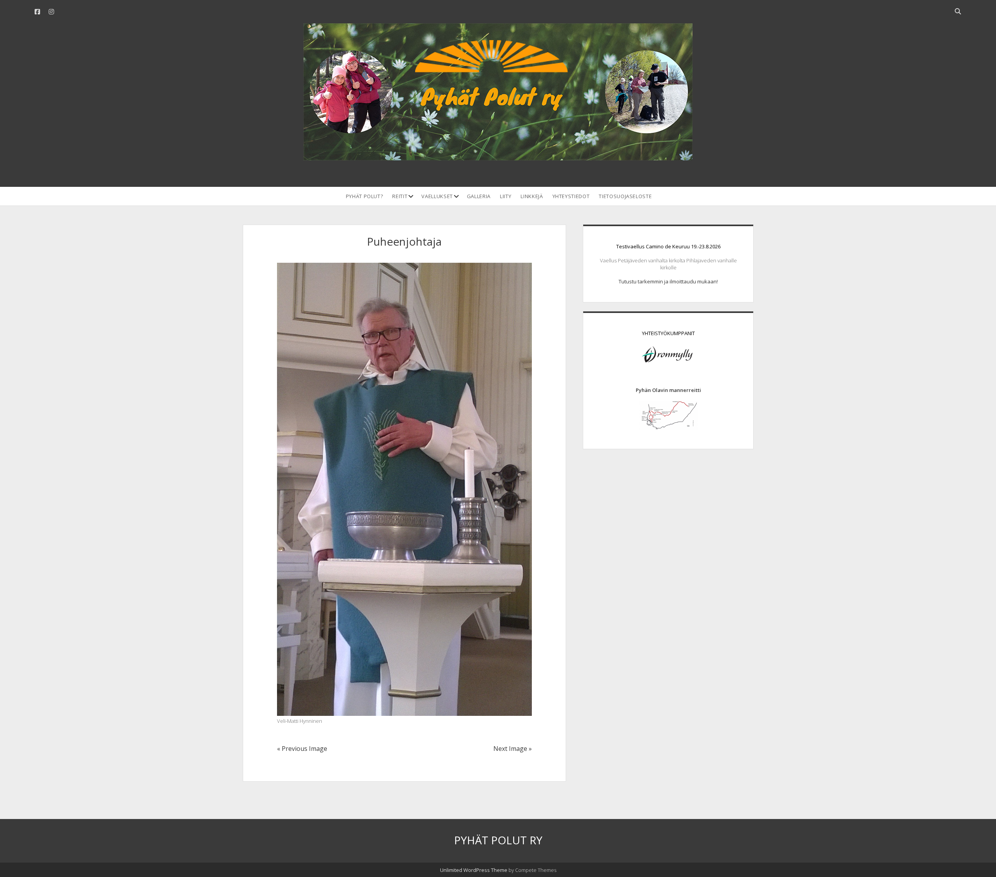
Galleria (479, 196)
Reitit (399, 196)
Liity (505, 196)
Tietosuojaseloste (625, 196)
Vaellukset (437, 196)
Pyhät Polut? (364, 196)
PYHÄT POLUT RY (498, 840)
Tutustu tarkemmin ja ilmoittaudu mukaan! (668, 281)
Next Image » (512, 748)
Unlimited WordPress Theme (473, 869)
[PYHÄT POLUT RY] (498, 156)
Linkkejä (532, 196)
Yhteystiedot (571, 196)
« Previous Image (302, 748)
